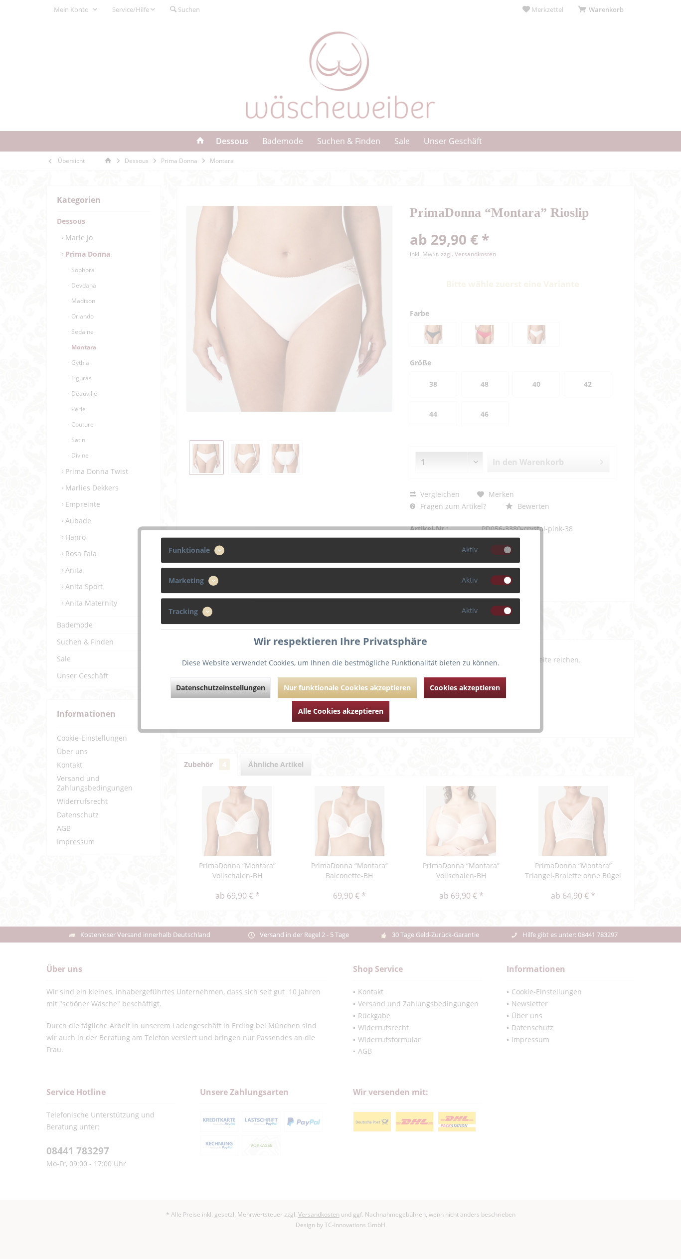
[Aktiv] (501, 550)
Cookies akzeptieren (465, 687)
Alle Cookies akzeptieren (340, 711)
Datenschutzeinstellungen (220, 687)
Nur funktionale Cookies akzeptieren (347, 687)
